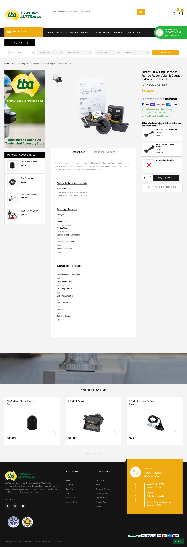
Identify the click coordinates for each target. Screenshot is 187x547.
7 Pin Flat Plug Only (77, 401)
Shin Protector (27, 178)
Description (78, 151)
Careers (99, 506)
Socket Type (62, 221)
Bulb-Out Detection (65, 296)
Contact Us (134, 32)
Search (165, 53)
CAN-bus (60, 309)
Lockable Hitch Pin (28, 194)
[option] (101, 105)
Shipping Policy (102, 493)
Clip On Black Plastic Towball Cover (35, 162)
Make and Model (63, 189)
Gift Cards (100, 480)
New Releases (55, 32)
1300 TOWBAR (173, 32)
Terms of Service (103, 489)
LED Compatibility (64, 289)
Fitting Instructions (104, 151)
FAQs (68, 493)
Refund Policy (101, 498)
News (98, 485)
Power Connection (64, 248)
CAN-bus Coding (63, 316)
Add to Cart (166, 178)
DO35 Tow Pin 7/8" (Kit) (30, 211)
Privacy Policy (102, 502)
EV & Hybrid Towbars (77, 32)
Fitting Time (62, 228)
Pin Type (60, 215)
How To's (69, 489)
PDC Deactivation (64, 282)
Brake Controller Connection (68, 235)
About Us (118, 32)
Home (6, 64)
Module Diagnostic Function (68, 274)
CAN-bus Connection (65, 242)
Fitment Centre (101, 32)
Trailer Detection (64, 303)
